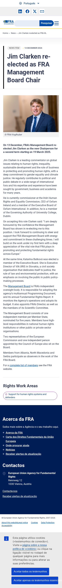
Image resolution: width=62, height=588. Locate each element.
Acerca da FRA (14, 432)
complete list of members (24, 365)
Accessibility (7, 526)
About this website (9, 523)
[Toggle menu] (56, 23)
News (13, 33)
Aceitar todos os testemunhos (30, 571)
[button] (20, 11)
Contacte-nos (10, 491)
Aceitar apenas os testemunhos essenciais (36, 580)
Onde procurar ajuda (17, 445)
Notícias (10, 449)
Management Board (19, 286)
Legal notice (22, 523)
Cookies (34, 523)
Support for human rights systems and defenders (25, 396)
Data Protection (48, 523)
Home (5, 33)
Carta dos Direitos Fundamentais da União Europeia (30, 439)
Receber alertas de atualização (23, 453)
